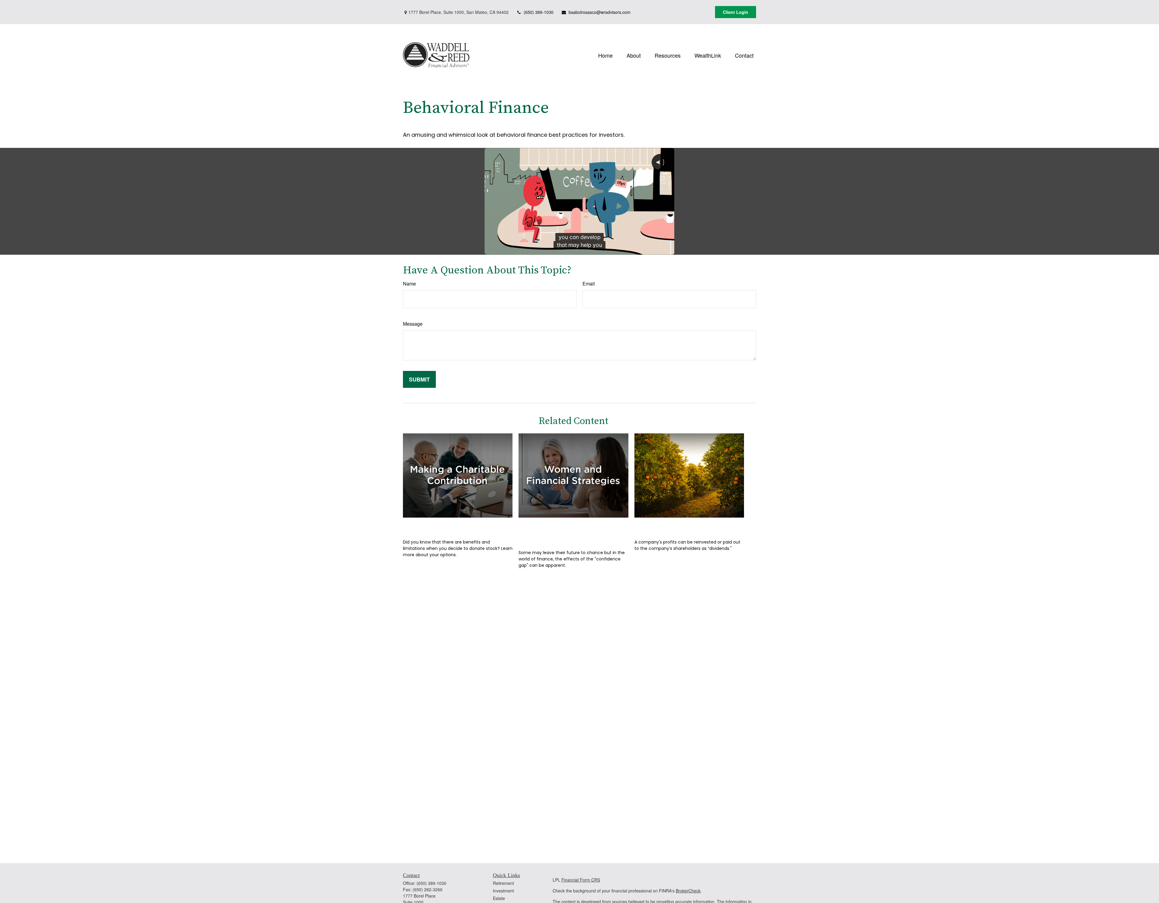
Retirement (503, 883)
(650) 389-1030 (539, 12)
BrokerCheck (688, 891)
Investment (503, 891)
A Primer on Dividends (675, 526)
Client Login (735, 12)
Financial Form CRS (580, 880)
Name (409, 283)
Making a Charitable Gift (449, 526)
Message (413, 323)
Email (589, 283)
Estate (499, 898)
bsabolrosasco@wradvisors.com (600, 12)
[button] (605, 55)
